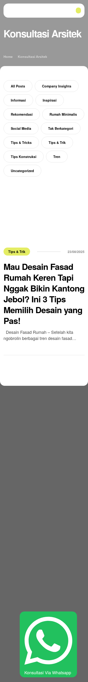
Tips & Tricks (21, 142)
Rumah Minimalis (63, 114)
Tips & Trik (57, 142)
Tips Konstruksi (23, 156)
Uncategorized (22, 170)
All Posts (18, 86)
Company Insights (56, 86)
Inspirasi (50, 100)
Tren (56, 156)
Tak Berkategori (60, 128)
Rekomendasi (22, 114)
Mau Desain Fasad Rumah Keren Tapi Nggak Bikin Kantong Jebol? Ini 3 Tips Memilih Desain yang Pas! (44, 293)
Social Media (21, 128)
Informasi (18, 100)
